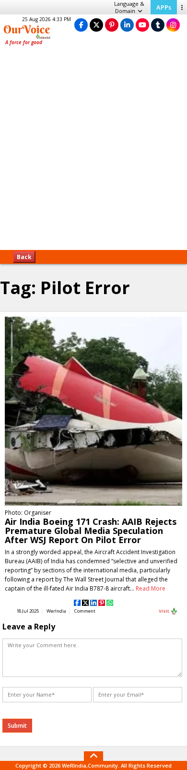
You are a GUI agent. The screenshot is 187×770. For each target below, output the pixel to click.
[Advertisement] (93, 151)
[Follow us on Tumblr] (157, 24)
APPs (163, 7)
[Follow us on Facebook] (81, 24)
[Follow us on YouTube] (142, 24)
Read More (150, 588)
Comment (84, 611)
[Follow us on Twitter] (96, 24)
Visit (164, 611)
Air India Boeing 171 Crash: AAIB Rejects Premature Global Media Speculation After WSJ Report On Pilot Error (90, 530)
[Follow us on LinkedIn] (127, 24)
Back (24, 257)
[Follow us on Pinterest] (111, 24)
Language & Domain (129, 7)
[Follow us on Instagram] (173, 24)
